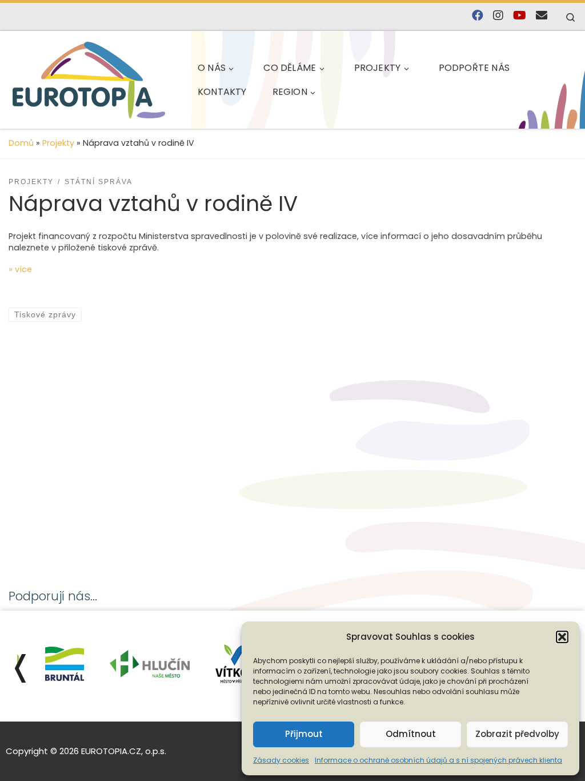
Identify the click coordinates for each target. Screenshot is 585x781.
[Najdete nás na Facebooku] (477, 15)
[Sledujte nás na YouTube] (519, 15)
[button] (562, 637)
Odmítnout (411, 734)
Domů (21, 143)
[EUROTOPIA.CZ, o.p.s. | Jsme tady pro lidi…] (89, 80)
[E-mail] (541, 15)
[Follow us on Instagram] (498, 15)
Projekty (58, 143)
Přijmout (304, 734)
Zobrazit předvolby (517, 734)
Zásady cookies (281, 760)
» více (20, 269)
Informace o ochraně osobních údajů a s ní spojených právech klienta (438, 760)
